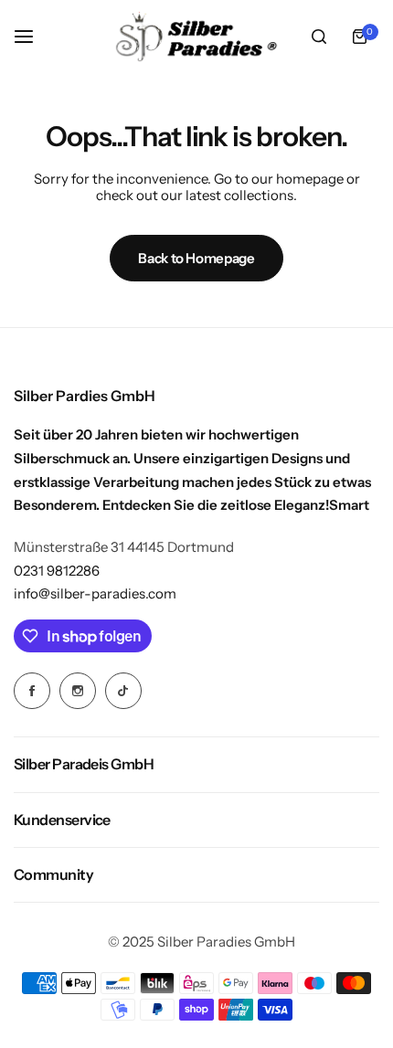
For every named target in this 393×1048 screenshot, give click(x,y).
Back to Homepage (196, 258)
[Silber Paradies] (196, 36)
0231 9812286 (57, 570)
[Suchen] (319, 36)
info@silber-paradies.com (95, 593)
